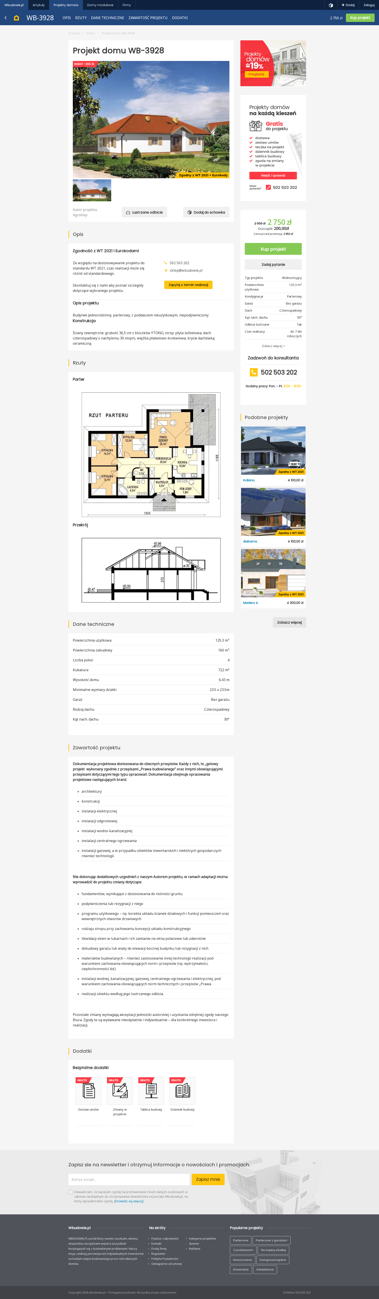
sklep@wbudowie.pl (186, 270)
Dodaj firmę (159, 1249)
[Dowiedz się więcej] (128, 1201)
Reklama (194, 1249)
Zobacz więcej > (273, 346)
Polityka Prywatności (164, 1259)
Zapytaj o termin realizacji (188, 285)
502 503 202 (179, 263)
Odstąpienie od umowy (166, 1264)
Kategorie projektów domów (202, 1241)
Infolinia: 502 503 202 (297, 1292)
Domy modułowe (100, 5)
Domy (91, 33)
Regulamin (158, 1254)
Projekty (74, 33)
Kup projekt (273, 249)
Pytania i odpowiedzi (165, 1238)
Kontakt (156, 1243)
